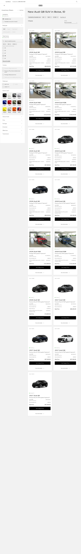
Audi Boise (8, 1)
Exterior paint (6, 90)
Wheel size (5, 130)
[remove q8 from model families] (5, 44)
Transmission (6, 133)
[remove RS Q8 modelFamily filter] (57, 17)
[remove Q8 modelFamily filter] (45, 17)
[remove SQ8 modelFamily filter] (51, 17)
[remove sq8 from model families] (10, 44)
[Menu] (5, 5)
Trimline (5, 65)
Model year (5, 81)
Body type (5, 25)
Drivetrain (5, 127)
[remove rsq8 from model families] (15, 44)
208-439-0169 (21, 1)
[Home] (40, 5)
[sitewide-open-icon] (76, 2)
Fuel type (5, 123)
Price (4, 120)
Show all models (6, 61)
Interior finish (6, 116)
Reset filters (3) (63, 17)
